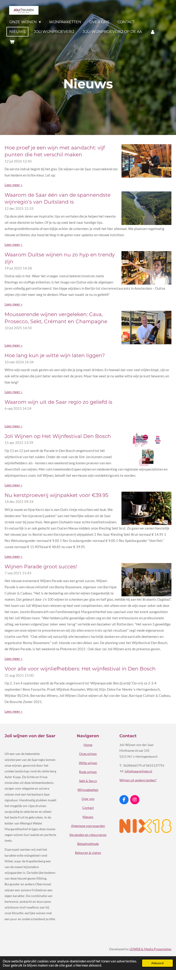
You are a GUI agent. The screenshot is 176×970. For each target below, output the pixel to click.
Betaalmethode (88, 844)
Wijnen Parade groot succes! (41, 566)
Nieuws (87, 817)
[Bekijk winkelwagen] (11, 42)
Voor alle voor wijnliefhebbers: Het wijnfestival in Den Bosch (80, 669)
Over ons (88, 799)
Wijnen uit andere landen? (138, 780)
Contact (88, 808)
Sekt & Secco (88, 781)
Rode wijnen (88, 772)
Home (88, 745)
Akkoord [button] (157, 963)
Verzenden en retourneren (88, 835)
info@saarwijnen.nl (138, 771)
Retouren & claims (88, 853)
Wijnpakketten (87, 790)
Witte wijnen (88, 763)
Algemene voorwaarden (88, 826)
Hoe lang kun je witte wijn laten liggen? (55, 355)
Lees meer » (13, 185)
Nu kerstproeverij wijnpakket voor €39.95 (56, 495)
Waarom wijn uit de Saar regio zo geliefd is (58, 402)
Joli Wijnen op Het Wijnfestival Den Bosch (58, 436)
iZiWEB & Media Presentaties (150, 949)
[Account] (152, 32)
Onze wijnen (88, 754)
